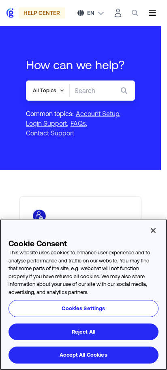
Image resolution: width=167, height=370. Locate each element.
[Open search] (135, 13)
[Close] (153, 230)
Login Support (46, 123)
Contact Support (50, 133)
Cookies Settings (83, 308)
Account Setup (97, 113)
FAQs (78, 123)
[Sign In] (118, 13)
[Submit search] (126, 90)
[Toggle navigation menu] (152, 13)
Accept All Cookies (83, 355)
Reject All (83, 332)
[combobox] (86, 90)
